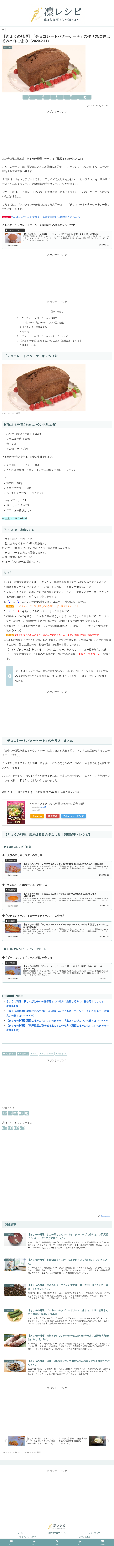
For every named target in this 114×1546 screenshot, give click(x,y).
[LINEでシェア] (71, 97)
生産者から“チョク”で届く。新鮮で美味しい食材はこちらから (45, 217)
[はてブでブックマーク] (57, 97)
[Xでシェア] (29, 97)
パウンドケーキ (48, 1054)
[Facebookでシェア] (43, 97)
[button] (85, 97)
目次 (52, 311)
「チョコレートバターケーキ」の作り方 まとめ (44, 336)
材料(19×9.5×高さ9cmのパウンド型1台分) (43, 322)
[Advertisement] (57, 133)
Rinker (41, 807)
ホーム (20, 1533)
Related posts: (29, 345)
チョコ (35, 1054)
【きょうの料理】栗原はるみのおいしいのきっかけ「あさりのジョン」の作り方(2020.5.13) (57, 1020)
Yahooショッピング (73, 816)
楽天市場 (52, 816)
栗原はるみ (24, 1054)
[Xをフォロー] (10, 1128)
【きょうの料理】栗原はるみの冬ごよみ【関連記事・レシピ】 (51, 340)
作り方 (25, 331)
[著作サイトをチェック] (4, 1128)
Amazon (37, 816)
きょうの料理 (10, 1054)
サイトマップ (94, 1533)
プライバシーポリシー (29, 1537)
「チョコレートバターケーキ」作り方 (38, 318)
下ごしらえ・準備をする (34, 327)
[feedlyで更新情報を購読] (16, 1128)
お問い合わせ (85, 1537)
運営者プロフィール (57, 1533)
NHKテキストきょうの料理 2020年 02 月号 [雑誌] (57, 803)
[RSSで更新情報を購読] (22, 1128)
